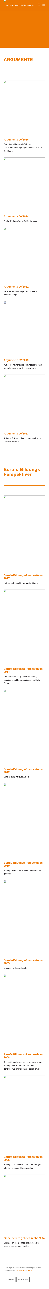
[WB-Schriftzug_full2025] (20, 5)
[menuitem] (38, 5)
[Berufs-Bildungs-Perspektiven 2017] (24, 533)
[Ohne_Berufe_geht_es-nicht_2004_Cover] (24, 1204)
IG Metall (20, 1271)
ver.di (30, 1271)
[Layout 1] (24, 627)
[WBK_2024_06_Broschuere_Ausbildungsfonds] (24, 184)
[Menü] (43, 5)
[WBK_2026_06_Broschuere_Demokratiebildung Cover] (24, 108)
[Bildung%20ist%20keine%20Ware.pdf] (24, 1114)
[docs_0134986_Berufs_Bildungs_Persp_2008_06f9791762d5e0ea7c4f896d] (24, 918)
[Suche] (38, 5)
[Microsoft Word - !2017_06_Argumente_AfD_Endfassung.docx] (24, 255)
